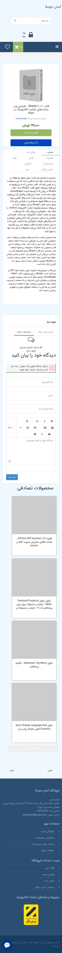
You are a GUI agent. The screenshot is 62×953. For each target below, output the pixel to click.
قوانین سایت (48, 874)
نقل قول (49, 434)
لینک (27, 421)
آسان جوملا (53, 6)
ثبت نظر (12, 477)
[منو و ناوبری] (57, 47)
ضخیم (52, 421)
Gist (35, 434)
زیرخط (37, 421)
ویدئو (45, 427)
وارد (37, 369)
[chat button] (7, 945)
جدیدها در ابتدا (24, 332)
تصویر (52, 427)
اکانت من (49, 868)
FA (24, 33)
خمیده (44, 421)
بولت (20, 427)
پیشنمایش (29, 143)
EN (24, 37)
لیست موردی (35, 427)
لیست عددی (28, 427)
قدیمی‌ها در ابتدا (45, 332)
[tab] (50, 152)
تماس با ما (49, 880)
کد (42, 434)
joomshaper (21, 118)
